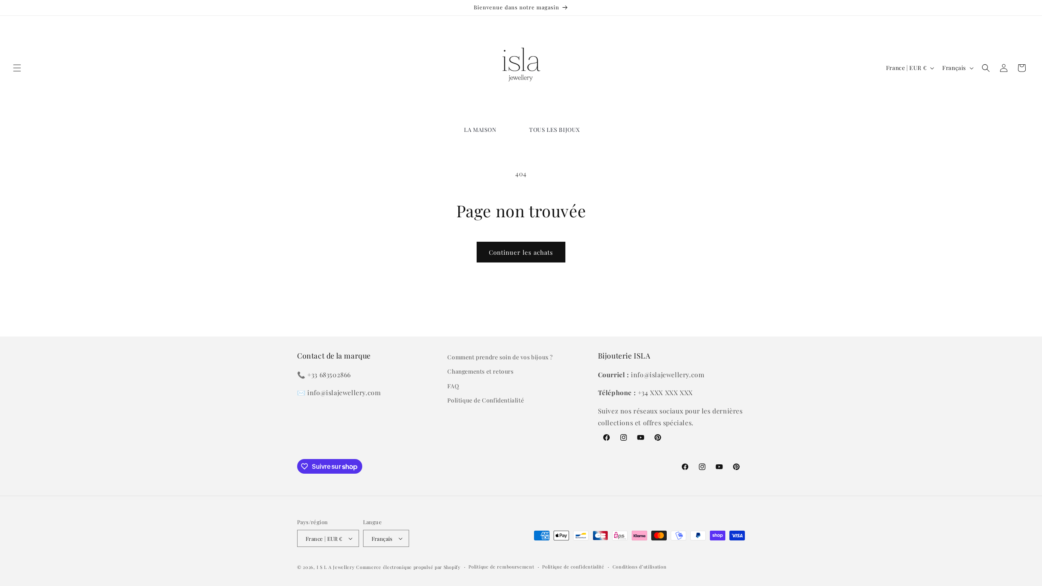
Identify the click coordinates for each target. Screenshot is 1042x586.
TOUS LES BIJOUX (554, 129)
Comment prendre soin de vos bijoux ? (500, 357)
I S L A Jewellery (336, 567)
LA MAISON (480, 129)
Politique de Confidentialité (485, 400)
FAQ (453, 386)
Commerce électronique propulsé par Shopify (408, 567)
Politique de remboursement (501, 567)
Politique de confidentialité (573, 567)
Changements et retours (480, 371)
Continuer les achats (521, 252)
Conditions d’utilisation (640, 567)
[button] (17, 68)
